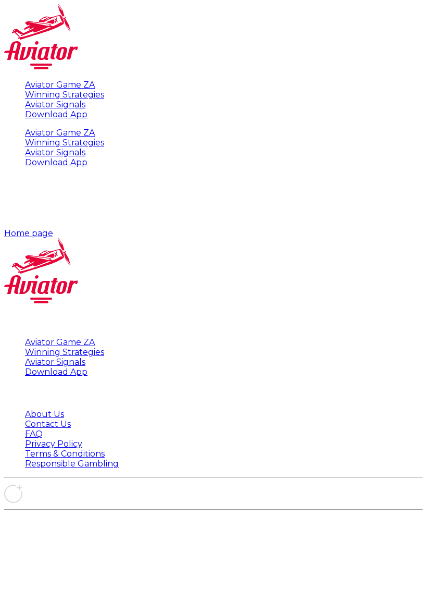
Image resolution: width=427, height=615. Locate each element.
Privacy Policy (53, 444)
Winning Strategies (64, 95)
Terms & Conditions (65, 454)
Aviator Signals (55, 104)
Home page (28, 233)
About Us (44, 414)
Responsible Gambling (72, 464)
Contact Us (48, 424)
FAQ (34, 434)
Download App (56, 114)
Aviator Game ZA (60, 85)
